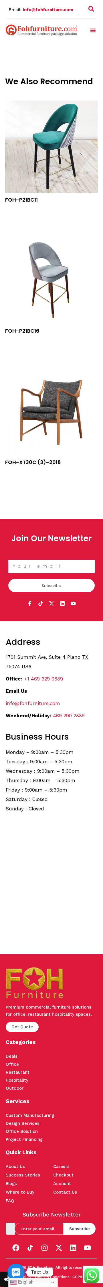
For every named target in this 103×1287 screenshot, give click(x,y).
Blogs (11, 1183)
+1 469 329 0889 (43, 679)
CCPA (77, 1277)
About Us (15, 1166)
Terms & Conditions (52, 1277)
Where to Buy (20, 1192)
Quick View (16, 216)
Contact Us (65, 1192)
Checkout (63, 1175)
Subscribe (79, 1228)
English (25, 1282)
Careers (61, 1166)
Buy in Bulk (15, 209)
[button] (91, 10)
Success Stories (23, 1175)
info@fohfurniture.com (48, 9)
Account (62, 1183)
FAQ (10, 1200)
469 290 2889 (69, 715)
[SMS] (16, 1272)
